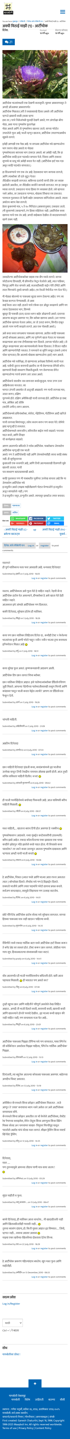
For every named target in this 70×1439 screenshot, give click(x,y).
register (45, 546)
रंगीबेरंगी (22, 21)
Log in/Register (11, 1303)
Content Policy (43, 1428)
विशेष (27, 1399)
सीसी (62, 1399)
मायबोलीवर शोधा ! (11, 1354)
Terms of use (9, 1428)
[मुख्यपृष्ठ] (8, 8)
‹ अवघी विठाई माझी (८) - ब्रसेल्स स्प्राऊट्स (16, 532)
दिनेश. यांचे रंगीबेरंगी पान (35, 21)
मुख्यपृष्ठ (15, 21)
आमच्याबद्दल (42, 1417)
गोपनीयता (30, 1417)
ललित (15, 512)
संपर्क (52, 1417)
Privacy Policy (26, 1428)
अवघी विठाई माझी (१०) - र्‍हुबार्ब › (54, 532)
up (34, 530)
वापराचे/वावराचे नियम (12, 1417)
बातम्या (51, 1399)
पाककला (16, 506)
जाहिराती (39, 1399)
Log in (31, 546)
